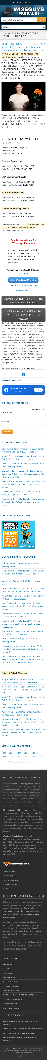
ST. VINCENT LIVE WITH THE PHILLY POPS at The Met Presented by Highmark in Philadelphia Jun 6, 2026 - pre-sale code (23, 47)
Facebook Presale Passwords (12, 986)
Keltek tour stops (8, 889)
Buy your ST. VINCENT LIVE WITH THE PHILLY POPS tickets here (23, 300)
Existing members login (23, 290)
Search (41, 20)
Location (6, 421)
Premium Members (12, 941)
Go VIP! (31, 2)
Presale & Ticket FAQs (10, 982)
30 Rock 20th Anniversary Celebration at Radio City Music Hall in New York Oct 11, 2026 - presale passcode (23, 484)
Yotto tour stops (8, 876)
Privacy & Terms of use (10, 1004)
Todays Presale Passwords (11, 1008)
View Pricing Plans (9, 977)
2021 (4, 756)
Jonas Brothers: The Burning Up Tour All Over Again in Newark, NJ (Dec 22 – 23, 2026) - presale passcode (22, 606)
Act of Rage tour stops (10, 884)
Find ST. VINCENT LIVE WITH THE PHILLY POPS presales (20, 995)
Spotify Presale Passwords (11, 990)
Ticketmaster (8, 810)
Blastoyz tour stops (9, 871)
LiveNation (22, 810)
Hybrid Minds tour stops (10, 880)
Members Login (8, 964)
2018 (26, 756)
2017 (34, 756)
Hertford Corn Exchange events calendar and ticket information (23, 1029)
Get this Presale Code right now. (23, 285)
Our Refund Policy (8, 973)
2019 (19, 756)
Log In (18, 2)
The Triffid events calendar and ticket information (19, 1033)
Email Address (8, 412)
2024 (19, 753)
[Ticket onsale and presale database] (18, 534)
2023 (26, 753)
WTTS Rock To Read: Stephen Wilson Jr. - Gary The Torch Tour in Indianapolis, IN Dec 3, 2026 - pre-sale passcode (23, 689)
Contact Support (8, 969)
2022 (34, 753)
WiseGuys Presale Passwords (15, 836)
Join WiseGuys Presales (23, 280)
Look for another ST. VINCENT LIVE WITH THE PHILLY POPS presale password (23, 315)
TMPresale (13, 1048)
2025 (11, 753)
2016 (41, 756)
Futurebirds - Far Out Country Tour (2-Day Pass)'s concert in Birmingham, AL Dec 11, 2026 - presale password (22, 649)
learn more (23, 273)
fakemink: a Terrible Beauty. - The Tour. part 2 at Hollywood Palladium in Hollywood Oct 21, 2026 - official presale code (23, 474)
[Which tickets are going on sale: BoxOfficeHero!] (16, 864)
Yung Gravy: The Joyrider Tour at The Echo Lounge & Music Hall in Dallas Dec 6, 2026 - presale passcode (23, 502)
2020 (11, 756)
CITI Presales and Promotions (12, 999)
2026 (4, 753)
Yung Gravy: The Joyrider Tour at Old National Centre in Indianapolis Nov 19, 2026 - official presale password (21, 624)
